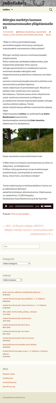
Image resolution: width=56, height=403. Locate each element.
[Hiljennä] (42, 206)
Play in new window (20, 213)
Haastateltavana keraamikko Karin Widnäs (20, 344)
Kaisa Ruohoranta (31, 34)
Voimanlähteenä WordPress (14, 397)
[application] (28, 206)
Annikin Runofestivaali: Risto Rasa (16, 325)
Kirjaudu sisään (9, 374)
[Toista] (6, 206)
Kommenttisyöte (9, 382)
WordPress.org (9, 386)
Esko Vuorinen (17, 34)
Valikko (6, 9)
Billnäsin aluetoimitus (26, 32)
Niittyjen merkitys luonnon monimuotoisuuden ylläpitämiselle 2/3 (28, 232)
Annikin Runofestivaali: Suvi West (16, 331)
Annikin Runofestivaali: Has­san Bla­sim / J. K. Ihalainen (24, 298)
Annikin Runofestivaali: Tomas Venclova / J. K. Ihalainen (24, 305)
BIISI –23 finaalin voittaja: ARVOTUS (23, 225)
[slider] (48, 205)
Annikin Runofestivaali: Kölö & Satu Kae (18, 338)
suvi (49, 34)
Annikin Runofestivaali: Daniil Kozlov (17, 318)
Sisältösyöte (8, 378)
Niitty (41, 34)
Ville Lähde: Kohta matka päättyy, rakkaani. (20, 312)
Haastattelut (41, 32)
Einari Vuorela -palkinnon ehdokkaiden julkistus (21, 292)
